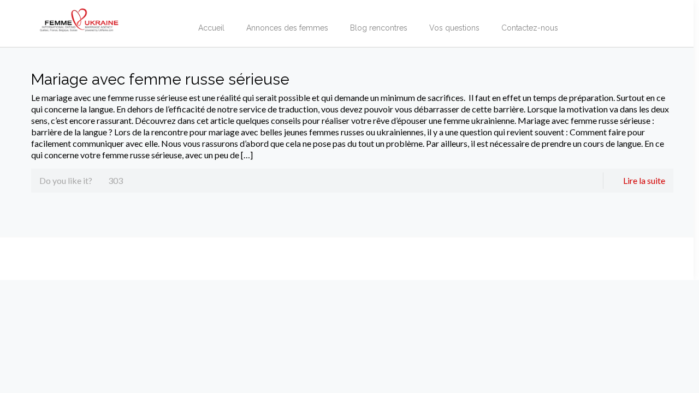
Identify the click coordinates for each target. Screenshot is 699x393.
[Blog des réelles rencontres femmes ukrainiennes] (79, 16)
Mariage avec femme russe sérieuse (160, 79)
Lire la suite (644, 180)
